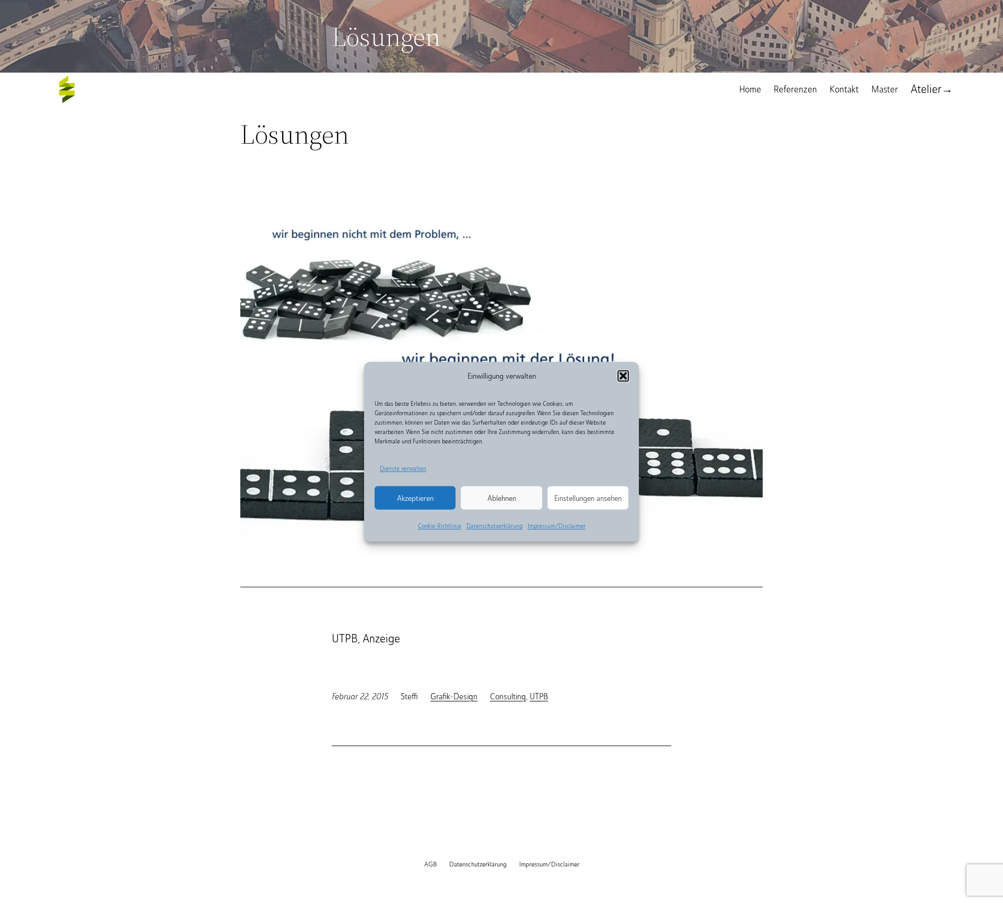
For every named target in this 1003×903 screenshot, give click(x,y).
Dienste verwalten (403, 468)
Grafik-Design (453, 696)
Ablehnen (501, 498)
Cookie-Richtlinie (439, 526)
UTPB (539, 696)
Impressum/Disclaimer (557, 526)
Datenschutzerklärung (494, 526)
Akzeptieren (415, 498)
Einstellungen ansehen (588, 498)
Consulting (508, 696)
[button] (623, 375)
